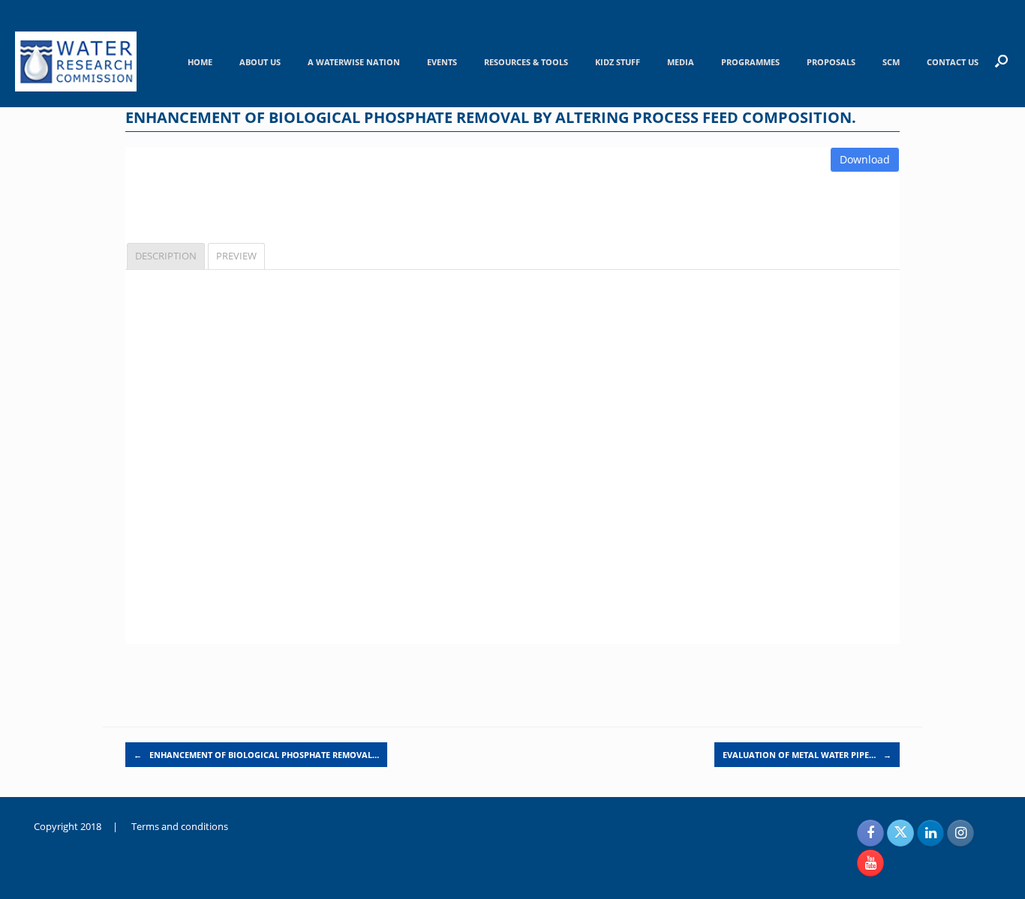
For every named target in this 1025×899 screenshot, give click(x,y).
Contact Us (952, 61)
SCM (891, 61)
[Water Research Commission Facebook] (870, 833)
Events (442, 61)
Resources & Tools (526, 61)
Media (680, 61)
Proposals (831, 61)
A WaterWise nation (354, 61)
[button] (1001, 61)
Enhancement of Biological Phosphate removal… (256, 754)
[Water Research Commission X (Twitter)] (900, 833)
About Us (260, 61)
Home (200, 61)
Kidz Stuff (617, 61)
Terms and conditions (179, 826)
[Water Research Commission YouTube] (870, 863)
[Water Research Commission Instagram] (960, 833)
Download (865, 159)
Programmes (750, 61)
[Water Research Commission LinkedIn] (930, 833)
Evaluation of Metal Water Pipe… (807, 754)
